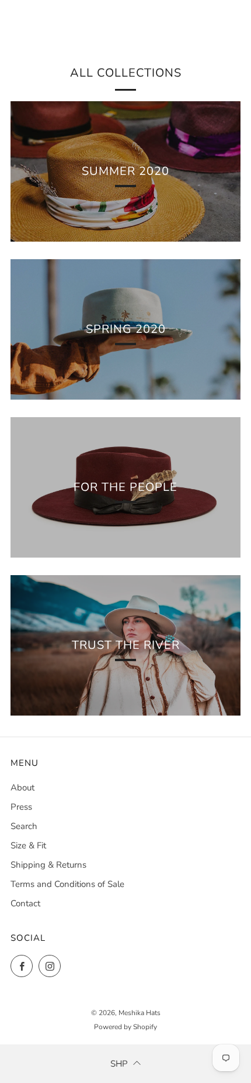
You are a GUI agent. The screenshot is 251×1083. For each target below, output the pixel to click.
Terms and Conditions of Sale (67, 884)
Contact (25, 903)
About (22, 787)
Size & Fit (28, 845)
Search (24, 826)
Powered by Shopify (125, 1027)
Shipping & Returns (48, 865)
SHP (119, 1064)
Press (21, 807)
